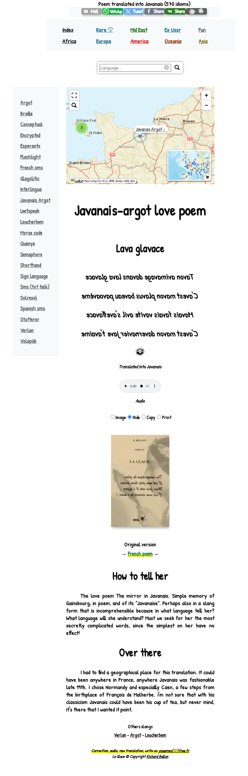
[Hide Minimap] (207, 177)
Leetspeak (29, 210)
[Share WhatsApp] (112, 11)
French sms (31, 167)
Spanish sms (32, 308)
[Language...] (177, 67)
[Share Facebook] (154, 11)
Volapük (28, 340)
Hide (136, 417)
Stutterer (29, 319)
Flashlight (30, 156)
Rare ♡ (104, 29)
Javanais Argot (35, 200)
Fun (202, 29)
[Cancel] (167, 68)
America (139, 41)
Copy (151, 417)
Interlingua (31, 189)
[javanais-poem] (91, 11)
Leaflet (79, 181)
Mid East (138, 29)
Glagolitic (29, 178)
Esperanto (30, 145)
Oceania (173, 41)
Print (166, 417)
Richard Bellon (157, 756)
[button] (81, 127)
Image (121, 417)
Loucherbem (32, 221)
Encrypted (30, 135)
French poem (140, 553)
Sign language (34, 275)
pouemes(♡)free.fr (174, 750)
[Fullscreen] (74, 95)
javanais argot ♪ (151, 129)
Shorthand (30, 264)
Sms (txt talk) (34, 286)
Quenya (27, 243)
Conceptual (31, 124)
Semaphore (31, 254)
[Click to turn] (140, 351)
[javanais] (133, 11)
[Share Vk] (175, 11)
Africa (69, 41)
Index (68, 29)
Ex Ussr (173, 29)
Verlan (27, 330)
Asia (203, 41)
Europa (103, 41)
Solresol (28, 297)
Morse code (31, 232)
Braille (26, 113)
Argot (26, 102)
